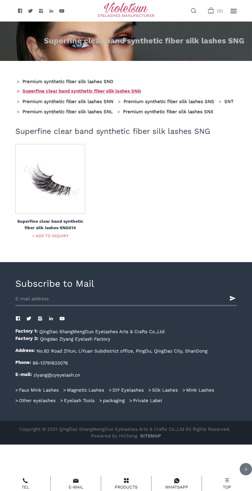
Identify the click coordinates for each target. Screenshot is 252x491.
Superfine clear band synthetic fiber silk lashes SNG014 (50, 225)
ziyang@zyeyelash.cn (56, 374)
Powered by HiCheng (114, 435)
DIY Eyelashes (128, 389)
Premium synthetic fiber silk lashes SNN (67, 101)
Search (195, 11)
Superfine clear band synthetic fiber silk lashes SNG (81, 91)
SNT (229, 101)
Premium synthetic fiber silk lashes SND (67, 81)
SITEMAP (150, 436)
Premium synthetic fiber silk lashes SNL (67, 111)
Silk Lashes (165, 389)
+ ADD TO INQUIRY (50, 235)
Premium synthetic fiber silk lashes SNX (168, 111)
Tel (25, 487)
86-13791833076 (50, 362)
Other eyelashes (37, 400)
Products (126, 487)
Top (227, 487)
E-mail (76, 487)
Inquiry (220, 11)
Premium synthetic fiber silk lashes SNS (169, 101)
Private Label (147, 400)
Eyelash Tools (79, 400)
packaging (114, 400)
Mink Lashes (200, 389)
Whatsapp (176, 487)
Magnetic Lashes (85, 389)
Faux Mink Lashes (39, 389)
